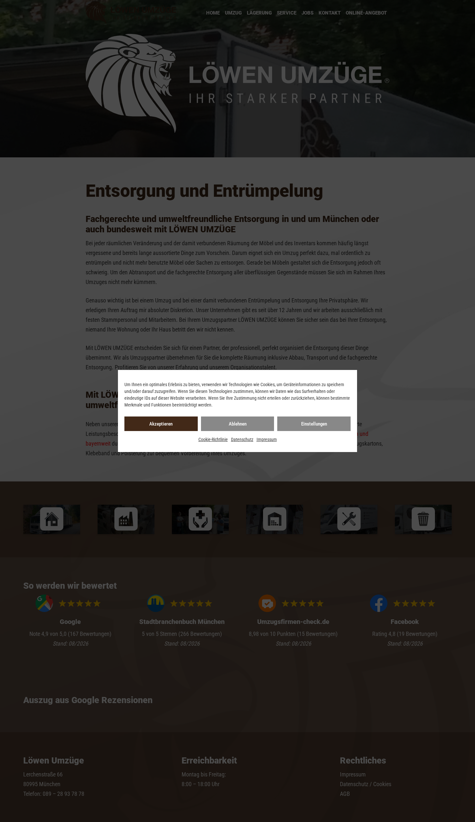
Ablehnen (238, 424)
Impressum (267, 439)
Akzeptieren (161, 424)
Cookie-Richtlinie (213, 439)
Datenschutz (242, 439)
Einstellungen (314, 424)
